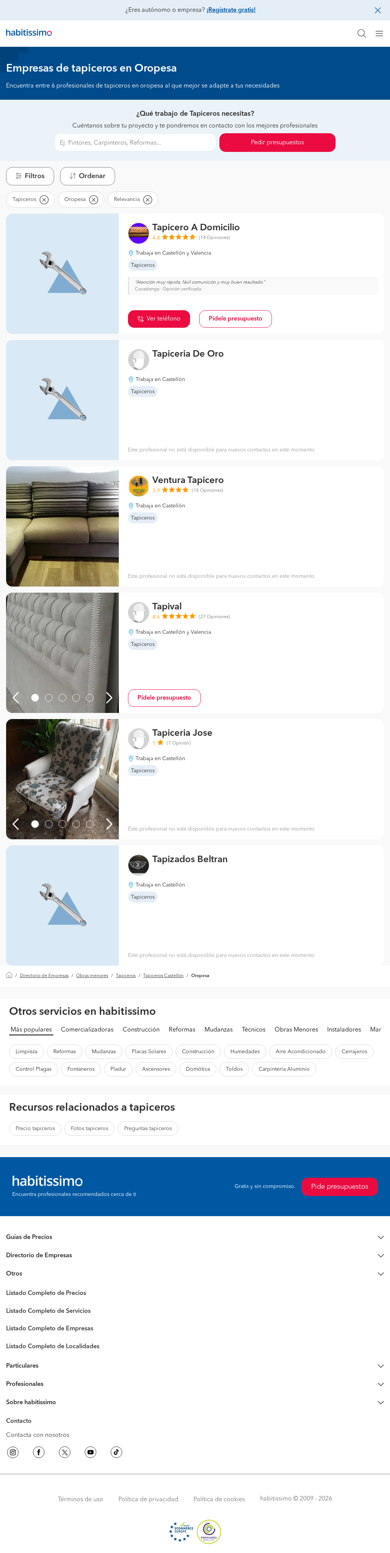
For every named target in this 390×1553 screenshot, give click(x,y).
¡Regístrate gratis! (231, 10)
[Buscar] (362, 33)
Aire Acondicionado (301, 1051)
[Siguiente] (109, 698)
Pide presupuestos (339, 1186)
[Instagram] (13, 1454)
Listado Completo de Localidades (52, 1347)
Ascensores (156, 1069)
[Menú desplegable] (382, 33)
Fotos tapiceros (89, 1128)
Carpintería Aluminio (284, 1069)
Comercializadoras (87, 1030)
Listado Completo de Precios (46, 1293)
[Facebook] (39, 1454)
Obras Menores (296, 1030)
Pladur (118, 1069)
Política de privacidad (148, 1500)
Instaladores (344, 1030)
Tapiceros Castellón (163, 976)
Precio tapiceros (35, 1128)
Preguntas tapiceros (148, 1128)
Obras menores (92, 976)
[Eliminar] (43, 199)
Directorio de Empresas (44, 976)
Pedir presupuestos (277, 143)
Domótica (198, 1069)
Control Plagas (33, 1069)
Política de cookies (219, 1500)
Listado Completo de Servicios (48, 1311)
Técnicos (253, 1030)
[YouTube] (91, 1454)
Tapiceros (126, 976)
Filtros (35, 176)
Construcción (141, 1030)
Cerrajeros (354, 1051)
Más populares (31, 1030)
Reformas (182, 1030)
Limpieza (26, 1051)
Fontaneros (80, 1069)
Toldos (234, 1069)
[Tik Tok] (116, 1454)
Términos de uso (80, 1500)
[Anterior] (16, 698)
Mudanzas (219, 1030)
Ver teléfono (164, 319)
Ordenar (92, 176)
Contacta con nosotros (37, 1435)
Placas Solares (149, 1051)
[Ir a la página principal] (29, 33)
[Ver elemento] (35, 698)
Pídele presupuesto (235, 319)
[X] (65, 1454)
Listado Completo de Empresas (49, 1329)
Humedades (245, 1051)
